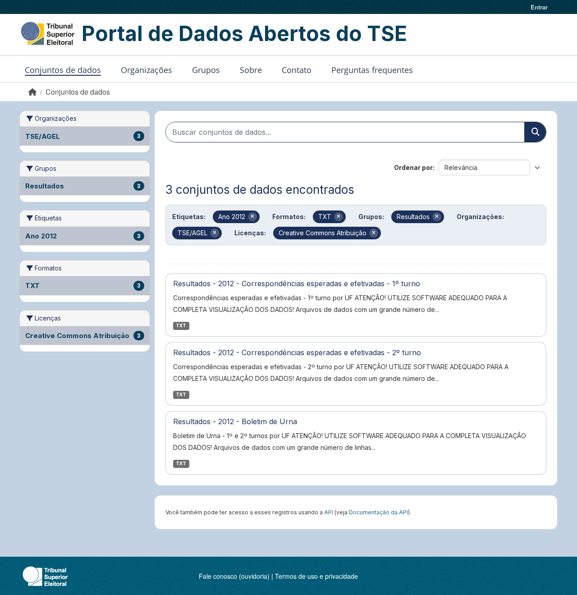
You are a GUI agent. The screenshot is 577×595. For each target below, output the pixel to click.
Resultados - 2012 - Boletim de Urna (235, 421)
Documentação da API (378, 512)
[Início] (32, 92)
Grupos (206, 69)
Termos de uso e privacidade (316, 576)
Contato (296, 69)
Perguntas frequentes (372, 69)
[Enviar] (535, 132)
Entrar (539, 7)
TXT (181, 326)
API (328, 512)
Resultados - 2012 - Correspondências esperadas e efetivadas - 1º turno (296, 283)
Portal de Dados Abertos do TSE (244, 33)
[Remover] (252, 216)
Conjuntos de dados (63, 69)
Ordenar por (413, 167)
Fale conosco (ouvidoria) (234, 576)
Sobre (251, 69)
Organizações (146, 69)
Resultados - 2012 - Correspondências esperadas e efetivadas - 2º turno (297, 352)
